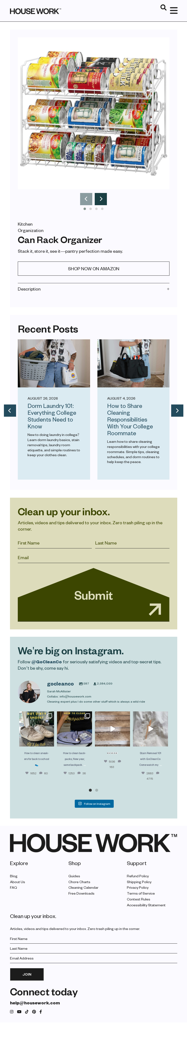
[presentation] (86, 199)
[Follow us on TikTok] (26, 1012)
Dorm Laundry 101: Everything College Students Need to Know (52, 416)
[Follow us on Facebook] (40, 1012)
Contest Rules (138, 899)
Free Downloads (81, 893)
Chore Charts (79, 881)
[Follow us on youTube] (19, 1012)
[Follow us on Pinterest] (34, 1012)
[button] (85, 208)
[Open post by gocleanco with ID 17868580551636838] (150, 729)
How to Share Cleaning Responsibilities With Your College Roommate (130, 419)
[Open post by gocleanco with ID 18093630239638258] (36, 729)
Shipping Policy (139, 881)
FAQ (13, 887)
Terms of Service (141, 893)
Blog (14, 876)
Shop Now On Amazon (93, 268)
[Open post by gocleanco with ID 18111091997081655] (112, 729)
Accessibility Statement (146, 905)
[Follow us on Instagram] (11, 1012)
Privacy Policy (138, 887)
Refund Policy (138, 876)
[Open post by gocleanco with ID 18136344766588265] (74, 729)
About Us (17, 881)
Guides (74, 876)
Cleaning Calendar (83, 887)
